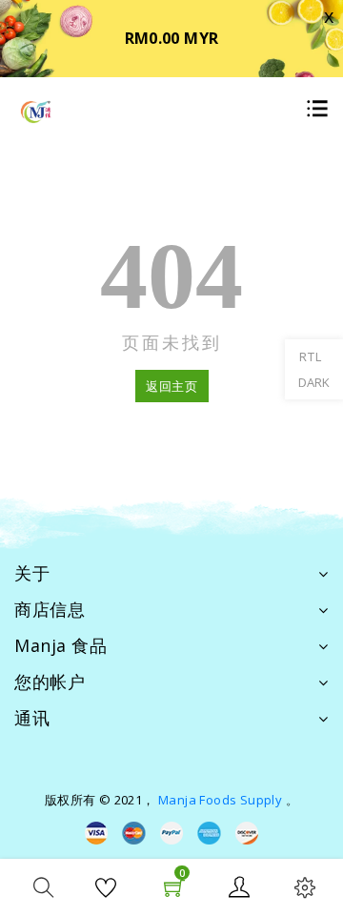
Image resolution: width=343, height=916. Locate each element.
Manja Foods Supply (220, 799)
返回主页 (172, 386)
